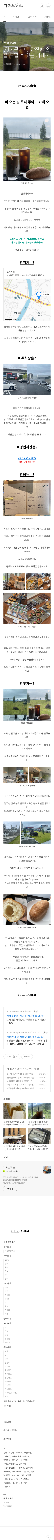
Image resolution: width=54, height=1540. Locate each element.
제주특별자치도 (11, 1392)
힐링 (33, 1471)
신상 (5, 1452)
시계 (6, 1313)
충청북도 (8, 1370)
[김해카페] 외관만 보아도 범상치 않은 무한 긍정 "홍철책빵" (20, 1090)
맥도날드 (15, 1482)
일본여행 (22, 1464)
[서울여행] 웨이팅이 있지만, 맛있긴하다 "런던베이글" (20, 1083)
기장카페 (20, 1467)
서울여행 (25, 1471)
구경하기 (48, 16)
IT (5, 1327)
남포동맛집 (7, 1479)
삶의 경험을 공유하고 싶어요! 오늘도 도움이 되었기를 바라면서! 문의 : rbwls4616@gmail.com (20, 1180)
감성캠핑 (6, 1475)
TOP (48, 1537)
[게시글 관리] (17, 1056)
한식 (6, 1263)
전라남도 (8, 1389)
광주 (6, 1358)
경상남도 (8, 1381)
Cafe (19, 1068)
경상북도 (8, 1377)
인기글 (15, 1429)
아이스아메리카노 (10, 1464)
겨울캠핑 (6, 1482)
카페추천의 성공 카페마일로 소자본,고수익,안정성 (26, 1015)
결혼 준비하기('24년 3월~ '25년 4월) (19, 1401)
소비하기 (32, 16)
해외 (6, 1396)
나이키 (16, 1479)
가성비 (11, 1452)
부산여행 (27, 1452)
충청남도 (8, 1374)
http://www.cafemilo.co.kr (19, 1011)
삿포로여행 (16, 1471)
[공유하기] (13, 1056)
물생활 (7, 1338)
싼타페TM (24, 1479)
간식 (6, 1278)
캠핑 (6, 1287)
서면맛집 (24, 1460)
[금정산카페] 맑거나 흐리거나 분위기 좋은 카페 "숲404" (21, 1079)
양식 (6, 1274)
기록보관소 (13, 6)
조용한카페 (16, 1456)
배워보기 (7, 1246)
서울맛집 (6, 1486)
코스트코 (19, 1452)
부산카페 (20, 1475)
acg (13, 1475)
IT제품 (7, 1298)
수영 (6, 1306)
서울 (6, 1351)
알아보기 (7, 1323)
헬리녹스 (24, 1482)
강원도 (7, 1362)
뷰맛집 (28, 1475)
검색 (42, 6)
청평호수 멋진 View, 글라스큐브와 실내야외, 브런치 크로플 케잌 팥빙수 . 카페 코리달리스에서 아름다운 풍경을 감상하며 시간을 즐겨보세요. (26, 1042)
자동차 (7, 1295)
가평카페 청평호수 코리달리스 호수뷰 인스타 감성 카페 (25, 1036)
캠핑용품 (6, 1471)
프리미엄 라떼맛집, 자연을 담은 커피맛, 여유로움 (26, 1021)
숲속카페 (29, 1467)
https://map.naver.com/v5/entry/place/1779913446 (23, 1032)
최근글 (6, 1429)
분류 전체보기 (9, 1241)
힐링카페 (6, 1460)
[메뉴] (48, 5)
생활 (6, 1291)
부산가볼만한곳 (9, 1467)
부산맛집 (15, 1460)
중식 (6, 1267)
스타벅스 (6, 1456)
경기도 (7, 1366)
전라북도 (8, 1385)
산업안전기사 (10, 1251)
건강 (6, 1331)
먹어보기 (17, 16)
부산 (6, 1355)
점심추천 (25, 1456)
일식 (6, 1271)
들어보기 (7, 1318)
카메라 (7, 1310)
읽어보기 (7, 1406)
